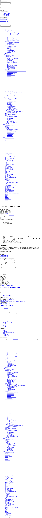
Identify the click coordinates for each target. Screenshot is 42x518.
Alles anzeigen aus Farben (9, 55)
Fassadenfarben (7, 85)
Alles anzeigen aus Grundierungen (13, 36)
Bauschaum (9, 52)
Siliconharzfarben (10, 87)
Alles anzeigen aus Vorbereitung (10, 30)
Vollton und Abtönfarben (9, 84)
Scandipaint (7, 180)
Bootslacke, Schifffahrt (9, 99)
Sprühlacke (7, 140)
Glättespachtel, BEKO (6, 295)
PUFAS (6, 178)
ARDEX (6, 146)
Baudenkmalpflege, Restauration (10, 114)
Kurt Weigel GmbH (8, 167)
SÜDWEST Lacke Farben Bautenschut (11, 193)
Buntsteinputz (9, 102)
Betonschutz (7, 113)
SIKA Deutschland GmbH (9, 187)
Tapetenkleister (9, 49)
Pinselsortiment (9, 130)
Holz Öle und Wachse (11, 67)
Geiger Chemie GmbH (9, 160)
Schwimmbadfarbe (10, 59)
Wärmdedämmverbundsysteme (12, 109)
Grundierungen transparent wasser (13, 37)
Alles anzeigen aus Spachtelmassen (13, 42)
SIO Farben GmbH (8, 189)
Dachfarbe (6, 96)
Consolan (6, 152)
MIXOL (6, 173)
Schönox (6, 183)
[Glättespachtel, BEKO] (4, 292)
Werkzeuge (7, 128)
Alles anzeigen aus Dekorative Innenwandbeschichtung (16, 71)
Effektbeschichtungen (10, 73)
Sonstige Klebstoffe (10, 50)
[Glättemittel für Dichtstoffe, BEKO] (6, 285)
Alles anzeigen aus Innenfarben (12, 78)
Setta (6, 184)
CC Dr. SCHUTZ (8, 149)
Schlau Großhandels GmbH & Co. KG (11, 182)
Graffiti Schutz (7, 123)
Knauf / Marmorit (8, 166)
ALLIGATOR (7, 145)
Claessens (6, 150)
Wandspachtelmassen (10, 43)
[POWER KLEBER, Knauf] (5, 303)
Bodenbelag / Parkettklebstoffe (12, 122)
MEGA (6, 170)
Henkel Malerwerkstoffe (9, 161)
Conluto (6, 151)
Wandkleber (9, 48)
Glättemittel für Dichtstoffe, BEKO (10, 287)
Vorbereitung (5, 29)
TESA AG (6, 197)
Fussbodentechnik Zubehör (11, 51)
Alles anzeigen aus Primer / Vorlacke (13, 32)
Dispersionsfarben (10, 88)
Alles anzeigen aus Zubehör (9, 125)
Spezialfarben (9, 83)
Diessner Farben (7, 154)
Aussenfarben (9, 93)
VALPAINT (7, 198)
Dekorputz (9, 103)
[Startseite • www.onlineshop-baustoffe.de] (6, 0)
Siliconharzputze (10, 107)
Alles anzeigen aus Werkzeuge (12, 129)
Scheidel (6, 181)
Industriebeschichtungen (11, 68)
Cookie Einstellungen (6, 326)
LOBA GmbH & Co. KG (9, 168)
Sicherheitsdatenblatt (4, 256)
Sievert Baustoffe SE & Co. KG (10, 185)
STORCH (6, 192)
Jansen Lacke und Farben (9, 164)
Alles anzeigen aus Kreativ (9, 138)
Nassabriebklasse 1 (10, 393)
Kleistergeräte (9, 135)
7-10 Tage (6, 213)
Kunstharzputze (9, 105)
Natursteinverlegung (10, 121)
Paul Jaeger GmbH (8, 175)
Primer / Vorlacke (8, 31)
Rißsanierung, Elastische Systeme (13, 89)
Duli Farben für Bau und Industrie (11, 156)
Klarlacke (8, 64)
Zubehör (4, 124)
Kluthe (6, 165)
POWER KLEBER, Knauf (7, 305)
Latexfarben (9, 396)
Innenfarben (7, 77)
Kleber (6, 45)
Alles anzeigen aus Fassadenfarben (13, 86)
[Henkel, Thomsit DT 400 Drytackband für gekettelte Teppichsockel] (12, 301)
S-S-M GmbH (7, 179)
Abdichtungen (9, 119)
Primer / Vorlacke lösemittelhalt (12, 34)
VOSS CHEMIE (8, 199)
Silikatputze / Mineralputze (11, 108)
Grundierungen (7, 35)
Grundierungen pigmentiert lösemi (13, 40)
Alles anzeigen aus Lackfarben (12, 58)
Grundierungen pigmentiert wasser (13, 38)
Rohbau (8, 117)
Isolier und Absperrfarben (11, 82)
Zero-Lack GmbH (8, 201)
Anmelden (6, 11)
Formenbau (9, 76)
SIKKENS (7, 188)
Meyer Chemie (7, 171)
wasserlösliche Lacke (10, 60)
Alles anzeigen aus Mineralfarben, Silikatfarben (15, 92)
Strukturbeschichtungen (11, 75)
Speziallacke (9, 63)
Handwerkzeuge (10, 136)
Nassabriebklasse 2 (10, 394)
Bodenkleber (9, 47)
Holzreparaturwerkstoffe (11, 66)
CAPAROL (7, 148)
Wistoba (6, 200)
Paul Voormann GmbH (9, 176)
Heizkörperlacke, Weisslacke (12, 65)
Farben (4, 54)
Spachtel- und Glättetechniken (12, 72)
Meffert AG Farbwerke (9, 169)
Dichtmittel (7, 127)
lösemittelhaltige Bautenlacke (12, 62)
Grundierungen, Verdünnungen (12, 95)
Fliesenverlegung (10, 120)
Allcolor (6, 144)
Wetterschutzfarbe (8, 56)
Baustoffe (6, 115)
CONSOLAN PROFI (8, 153)
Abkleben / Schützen (10, 133)
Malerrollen (9, 132)
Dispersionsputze (10, 104)
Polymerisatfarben (10, 90)
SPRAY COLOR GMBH (9, 191)
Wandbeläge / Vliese (8, 456)
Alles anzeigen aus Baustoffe (12, 116)
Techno (6, 196)
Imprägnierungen (6, 28)
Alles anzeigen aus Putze (11, 101)
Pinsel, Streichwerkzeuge (11, 131)
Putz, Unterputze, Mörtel (11, 106)
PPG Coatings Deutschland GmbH (11, 177)
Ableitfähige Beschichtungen (12, 112)
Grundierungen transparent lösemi (13, 39)
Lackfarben (7, 57)
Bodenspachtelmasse (10, 44)
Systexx (6, 194)
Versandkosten (11, 215)
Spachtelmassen (7, 41)
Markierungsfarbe (8, 69)
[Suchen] (0, 4)
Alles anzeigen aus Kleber (11, 46)
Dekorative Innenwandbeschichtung (11, 70)
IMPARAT (7, 163)
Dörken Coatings (8, 155)
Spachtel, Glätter (10, 134)
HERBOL (6, 162)
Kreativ (4, 137)
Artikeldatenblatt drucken (4, 270)
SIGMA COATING (8, 186)
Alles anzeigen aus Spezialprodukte (11, 98)
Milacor (6, 172)
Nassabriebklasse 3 (10, 395)
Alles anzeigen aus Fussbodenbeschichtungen (15, 111)
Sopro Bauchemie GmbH (9, 190)
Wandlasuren (9, 74)
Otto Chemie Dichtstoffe (9, 174)
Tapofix (6, 195)
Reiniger (6, 53)
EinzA (6, 157)
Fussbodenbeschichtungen (9, 110)
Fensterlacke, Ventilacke (11, 61)
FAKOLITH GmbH (8, 159)
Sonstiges (6, 457)
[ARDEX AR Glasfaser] (4, 300)
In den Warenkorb (10, 219)
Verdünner (6, 126)
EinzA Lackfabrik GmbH (9, 158)
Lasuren (6, 139)
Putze (6, 100)
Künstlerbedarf (7, 455)
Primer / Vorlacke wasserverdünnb (13, 33)
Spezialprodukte (5, 97)
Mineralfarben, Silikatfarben (9, 91)
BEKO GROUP (8, 147)
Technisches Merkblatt (4, 255)
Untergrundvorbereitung (11, 118)
